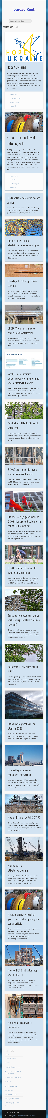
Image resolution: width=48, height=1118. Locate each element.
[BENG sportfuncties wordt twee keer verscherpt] (24, 554)
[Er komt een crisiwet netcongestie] (24, 122)
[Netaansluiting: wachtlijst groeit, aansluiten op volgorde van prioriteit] (24, 899)
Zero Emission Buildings (13, 1078)
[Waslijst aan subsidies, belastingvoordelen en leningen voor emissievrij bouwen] (24, 360)
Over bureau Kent (11, 1086)
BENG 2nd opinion (11, 1094)
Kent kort (8, 1082)
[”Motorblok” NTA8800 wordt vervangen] (24, 410)
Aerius (7, 1054)
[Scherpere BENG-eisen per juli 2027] (24, 653)
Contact (7, 1063)
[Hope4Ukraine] (24, 47)
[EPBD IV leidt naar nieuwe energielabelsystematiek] (24, 314)
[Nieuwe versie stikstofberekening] (24, 849)
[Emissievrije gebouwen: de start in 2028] (24, 705)
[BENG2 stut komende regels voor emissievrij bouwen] (24, 456)
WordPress (32, 1116)
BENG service (9, 1090)
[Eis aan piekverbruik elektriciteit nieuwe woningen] (24, 227)
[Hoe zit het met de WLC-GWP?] (24, 803)
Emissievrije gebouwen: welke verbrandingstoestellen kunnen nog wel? (24, 619)
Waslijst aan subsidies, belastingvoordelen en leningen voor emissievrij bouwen (24, 378)
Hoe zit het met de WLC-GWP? (24, 817)
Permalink (13, 106)
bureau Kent (13, 95)
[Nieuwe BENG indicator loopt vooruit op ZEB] (24, 955)
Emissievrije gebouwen (12, 1067)
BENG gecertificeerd (12, 1099)
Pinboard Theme (19, 1116)
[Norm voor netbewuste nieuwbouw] (24, 1006)
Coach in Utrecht (10, 1059)
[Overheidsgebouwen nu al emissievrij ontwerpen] (24, 755)
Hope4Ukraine (16, 67)
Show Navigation (37, 21)
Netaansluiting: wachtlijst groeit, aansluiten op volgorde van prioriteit (23, 919)
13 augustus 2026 (15, 98)
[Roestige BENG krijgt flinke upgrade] (24, 270)
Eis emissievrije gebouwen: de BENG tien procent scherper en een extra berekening (24, 521)
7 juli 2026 (13, 180)
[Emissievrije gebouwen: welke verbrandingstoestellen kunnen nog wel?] (24, 600)
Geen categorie (14, 102)
